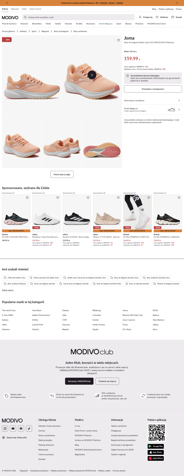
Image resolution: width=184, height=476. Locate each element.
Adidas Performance (41, 315)
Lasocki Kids (37, 324)
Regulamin (24, 471)
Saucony (66, 324)
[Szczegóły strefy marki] (179, 110)
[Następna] (177, 3)
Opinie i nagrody (118, 454)
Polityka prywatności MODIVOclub (82, 471)
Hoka (4, 324)
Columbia (97, 315)
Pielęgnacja (116, 430)
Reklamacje (43, 449)
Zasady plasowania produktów (124, 435)
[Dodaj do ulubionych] (119, 40)
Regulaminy (80, 454)
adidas (155, 324)
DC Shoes (127, 329)
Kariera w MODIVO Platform (88, 440)
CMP (64, 320)
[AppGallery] (156, 458)
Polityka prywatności (59, 471)
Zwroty (41, 430)
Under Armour (99, 324)
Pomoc (179, 9)
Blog (154, 9)
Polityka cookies (104, 471)
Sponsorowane (7, 193)
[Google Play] (156, 446)
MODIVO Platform (83, 435)
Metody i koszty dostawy (49, 426)
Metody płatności (46, 445)
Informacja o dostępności (122, 445)
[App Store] (156, 452)
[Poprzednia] (7, 3)
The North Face (9, 310)
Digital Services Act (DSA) (122, 449)
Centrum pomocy (46, 454)
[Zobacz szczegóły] (179, 100)
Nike (64, 315)
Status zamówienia (46, 435)
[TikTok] (29, 429)
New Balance (158, 320)
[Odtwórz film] (92, 75)
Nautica (35, 329)
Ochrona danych (119, 471)
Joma (129, 38)
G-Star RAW (7, 315)
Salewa (5, 320)
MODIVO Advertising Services (88, 449)
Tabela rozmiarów (119, 426)
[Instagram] (5, 429)
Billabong (97, 310)
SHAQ (35, 320)
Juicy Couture (129, 320)
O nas (77, 426)
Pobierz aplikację (166, 9)
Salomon (6, 329)
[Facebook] (21, 429)
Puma (125, 324)
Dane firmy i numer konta (86, 430)
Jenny (125, 310)
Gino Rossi (36, 310)
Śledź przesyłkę (45, 440)
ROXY (155, 310)
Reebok (65, 329)
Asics (155, 329)
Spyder (96, 329)
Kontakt (41, 459)
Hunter (96, 320)
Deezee (65, 310)
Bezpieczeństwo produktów (123, 440)
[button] (32, 75)
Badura (156, 315)
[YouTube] (13, 429)
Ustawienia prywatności (39, 471)
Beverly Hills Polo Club (133, 315)
